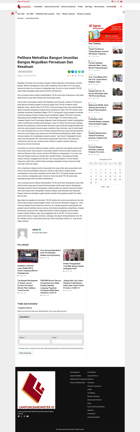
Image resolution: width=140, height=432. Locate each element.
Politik (80, 7)
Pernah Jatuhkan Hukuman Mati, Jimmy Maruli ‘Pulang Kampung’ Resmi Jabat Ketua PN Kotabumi (99, 65)
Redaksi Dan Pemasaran (78, 379)
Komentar (25, 317)
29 (120, 179)
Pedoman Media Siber (77, 382)
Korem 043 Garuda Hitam (96, 407)
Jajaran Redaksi (75, 376)
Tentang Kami (75, 372)
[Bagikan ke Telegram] (82, 72)
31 (96, 183)
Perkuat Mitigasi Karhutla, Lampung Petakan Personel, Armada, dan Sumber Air (99, 149)
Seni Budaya (111, 7)
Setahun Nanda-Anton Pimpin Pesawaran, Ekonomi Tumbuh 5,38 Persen (98, 135)
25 (101, 179)
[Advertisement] (51, 39)
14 (115, 173)
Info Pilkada (92, 372)
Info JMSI (30, 14)
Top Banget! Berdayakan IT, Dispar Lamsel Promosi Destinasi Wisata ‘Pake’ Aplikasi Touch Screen (28, 285)
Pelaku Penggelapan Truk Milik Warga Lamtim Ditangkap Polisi (73, 266)
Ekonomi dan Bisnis (68, 7)
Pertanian (91, 382)
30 (91, 183)
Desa (58, 14)
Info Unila (21, 14)
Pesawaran (91, 413)
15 (120, 173)
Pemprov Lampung (84, 14)
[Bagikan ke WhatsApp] (79, 72)
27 (110, 179)
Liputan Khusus (93, 376)
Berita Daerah (99, 7)
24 (96, 179)
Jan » (108, 187)
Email (54, 337)
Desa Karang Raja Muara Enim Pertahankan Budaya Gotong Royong (50, 252)
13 (110, 173)
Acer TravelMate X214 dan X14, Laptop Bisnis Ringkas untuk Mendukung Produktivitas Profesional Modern (98, 79)
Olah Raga (88, 7)
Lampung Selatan (94, 417)
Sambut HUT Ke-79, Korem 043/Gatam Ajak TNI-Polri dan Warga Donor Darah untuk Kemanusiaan (98, 93)
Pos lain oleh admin (39, 233)
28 (115, 179)
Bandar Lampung (68, 14)
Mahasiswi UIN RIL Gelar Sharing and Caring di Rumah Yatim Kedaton (98, 107)
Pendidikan (38, 7)
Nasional (90, 379)
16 (91, 176)
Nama (22, 337)
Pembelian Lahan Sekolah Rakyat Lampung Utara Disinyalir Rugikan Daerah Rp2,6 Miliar (99, 121)
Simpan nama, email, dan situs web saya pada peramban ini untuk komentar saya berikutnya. (51, 348)
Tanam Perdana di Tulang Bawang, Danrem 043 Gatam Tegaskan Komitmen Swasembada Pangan (98, 51)
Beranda (21, 18)
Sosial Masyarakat (32, 18)
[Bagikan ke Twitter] (76, 72)
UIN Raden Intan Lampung (45, 14)
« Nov (103, 187)
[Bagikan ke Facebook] (72, 72)
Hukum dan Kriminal (52, 7)
